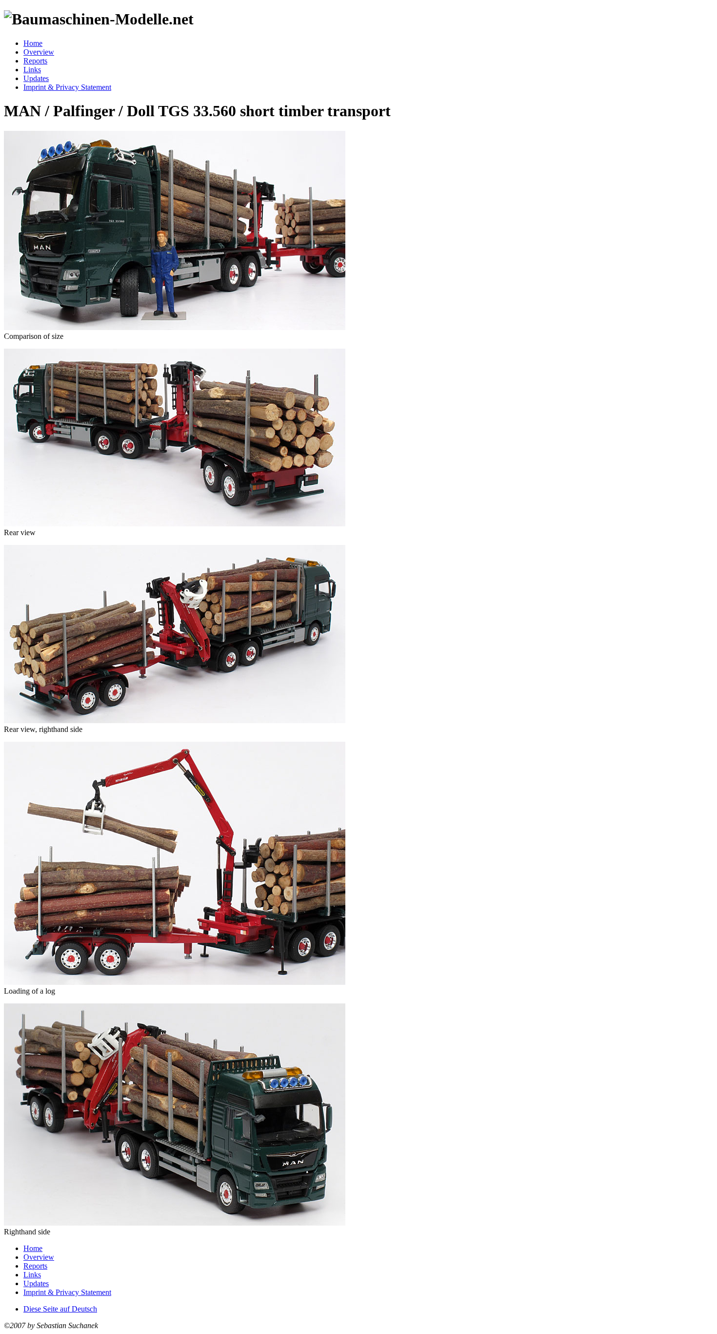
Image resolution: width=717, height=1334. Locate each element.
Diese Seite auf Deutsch (60, 1309)
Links (32, 69)
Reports (35, 61)
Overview (38, 52)
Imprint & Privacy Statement (67, 87)
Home (32, 43)
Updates (36, 78)
